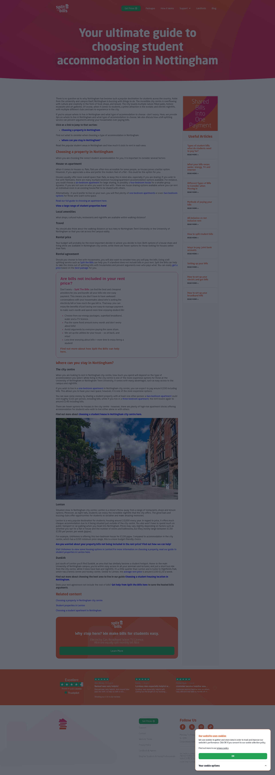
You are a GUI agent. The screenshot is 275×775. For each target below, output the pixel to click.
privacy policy (222, 748)
